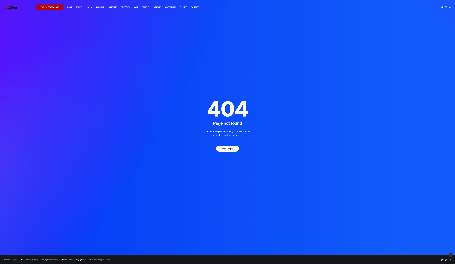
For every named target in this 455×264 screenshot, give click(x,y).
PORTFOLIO (112, 7)
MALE (136, 7)
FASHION (100, 7)
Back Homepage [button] (227, 149)
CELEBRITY (125, 7)
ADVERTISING (170, 7)
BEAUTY (145, 7)
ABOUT (79, 7)
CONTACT (195, 7)
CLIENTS (183, 7)
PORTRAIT (156, 7)
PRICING (89, 7)
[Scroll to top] (450, 255)
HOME (69, 7)
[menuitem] (50, 7)
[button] (442, 7)
